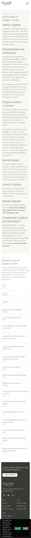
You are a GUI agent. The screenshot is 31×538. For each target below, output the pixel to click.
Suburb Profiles (21, 509)
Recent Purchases (7, 509)
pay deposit (6, 518)
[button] (27, 3)
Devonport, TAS (12, 213)
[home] (6, 3)
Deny (25, 528)
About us (5, 503)
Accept (18, 528)
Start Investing (10, 475)
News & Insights (7, 516)
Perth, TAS (14, 208)
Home (4, 500)
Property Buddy (21, 503)
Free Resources (21, 506)
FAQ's (4, 513)
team (18, 500)
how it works (6, 506)
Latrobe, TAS (11, 210)
